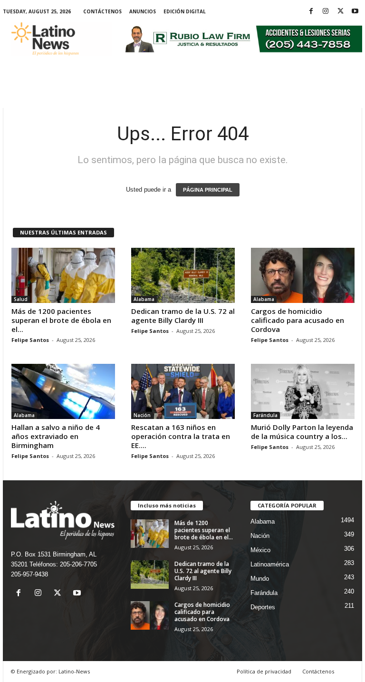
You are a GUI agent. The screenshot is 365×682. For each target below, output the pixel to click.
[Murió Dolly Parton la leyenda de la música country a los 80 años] (303, 391)
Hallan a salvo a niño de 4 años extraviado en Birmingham (55, 436)
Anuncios (142, 11)
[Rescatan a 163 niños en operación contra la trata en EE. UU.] (183, 391)
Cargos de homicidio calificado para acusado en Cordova (297, 320)
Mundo (259, 578)
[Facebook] (311, 12)
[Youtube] (355, 12)
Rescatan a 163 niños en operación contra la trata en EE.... (180, 436)
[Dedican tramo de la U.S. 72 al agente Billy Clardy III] (183, 275)
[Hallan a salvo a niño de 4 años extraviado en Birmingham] (63, 391)
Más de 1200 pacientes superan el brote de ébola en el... (61, 320)
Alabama (144, 299)
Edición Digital (184, 11)
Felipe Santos (30, 339)
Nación (142, 415)
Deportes (262, 607)
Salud (21, 299)
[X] (340, 12)
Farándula (265, 415)
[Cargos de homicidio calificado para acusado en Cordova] (303, 275)
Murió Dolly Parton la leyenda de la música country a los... (302, 431)
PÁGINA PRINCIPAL (207, 190)
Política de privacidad (264, 671)
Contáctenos (102, 11)
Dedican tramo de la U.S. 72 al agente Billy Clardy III (183, 315)
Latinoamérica (269, 564)
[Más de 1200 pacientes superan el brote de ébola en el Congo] (63, 275)
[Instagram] (325, 12)
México (260, 550)
